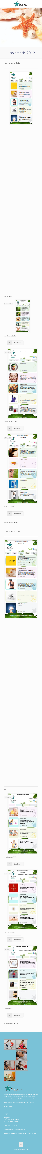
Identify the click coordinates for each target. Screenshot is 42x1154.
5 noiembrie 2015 (9, 933)
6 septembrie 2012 (10, 336)
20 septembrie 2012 (10, 421)
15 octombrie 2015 (10, 1008)
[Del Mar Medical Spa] (21, 4)
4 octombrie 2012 (9, 507)
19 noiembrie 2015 (10, 857)
